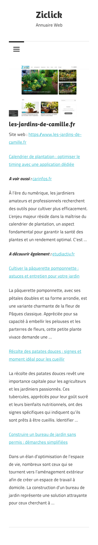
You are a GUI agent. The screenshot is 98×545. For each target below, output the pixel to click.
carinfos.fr (42, 178)
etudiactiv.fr (63, 253)
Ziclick (49, 14)
